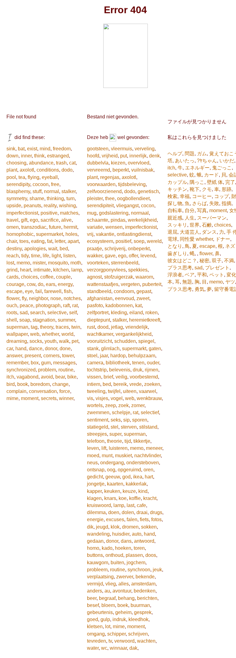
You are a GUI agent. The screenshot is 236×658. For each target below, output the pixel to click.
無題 (187, 281)
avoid (47, 376)
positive (49, 213)
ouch (11, 305)
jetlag (117, 327)
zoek (123, 405)
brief (108, 376)
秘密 (204, 260)
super (115, 434)
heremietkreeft (144, 320)
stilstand (148, 427)
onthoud (114, 555)
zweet (142, 298)
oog (111, 469)
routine (65, 369)
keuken (112, 491)
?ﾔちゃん (207, 160)
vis (90, 398)
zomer (137, 405)
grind (12, 269)
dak (133, 648)
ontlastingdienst (134, 234)
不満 (229, 260)
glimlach (110, 348)
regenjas (109, 177)
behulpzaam (141, 355)
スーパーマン (211, 217)
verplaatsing (100, 576)
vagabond (27, 376)
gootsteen (97, 148)
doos (150, 555)
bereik (120, 384)
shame (37, 198)
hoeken (123, 548)
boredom (40, 384)
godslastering (113, 213)
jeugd (102, 526)
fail (38, 291)
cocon (147, 205)
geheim (123, 612)
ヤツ (230, 281)
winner (66, 398)
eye (29, 291)
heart (25, 269)
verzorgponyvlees (106, 269)
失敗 (214, 203)
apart (73, 241)
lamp (76, 269)
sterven (129, 427)
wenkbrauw (149, 398)
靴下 (194, 189)
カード (211, 174)
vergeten (130, 284)
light (56, 255)
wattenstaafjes (102, 284)
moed (93, 455)
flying (33, 177)
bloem (108, 605)
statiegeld (97, 427)
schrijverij (114, 248)
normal (51, 191)
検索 (172, 196)
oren (148, 469)
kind (143, 491)
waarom (144, 276)
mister (39, 262)
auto (136, 534)
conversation (43, 391)
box (35, 362)
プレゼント (217, 267)
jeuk (157, 569)
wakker (94, 255)
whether (50, 334)
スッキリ (177, 225)
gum (46, 362)
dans (126, 541)
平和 (202, 274)
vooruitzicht (99, 341)
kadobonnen (119, 305)
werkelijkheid (142, 220)
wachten (146, 641)
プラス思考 (179, 267)
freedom (62, 148)
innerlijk (138, 155)
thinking (55, 198)
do (40, 284)
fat (49, 241)
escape (14, 291)
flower (12, 298)
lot (107, 626)
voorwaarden (101, 184)
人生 (190, 217)
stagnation (44, 320)
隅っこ (197, 182)
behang (126, 598)
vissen (94, 376)
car (9, 348)
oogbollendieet (133, 198)
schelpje (121, 412)
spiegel (146, 341)
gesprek (142, 612)
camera (95, 362)
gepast (143, 291)
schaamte (97, 220)
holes (71, 234)
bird (10, 384)
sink (10, 148)
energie (95, 519)
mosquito (58, 262)
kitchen (61, 269)
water (93, 648)
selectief (150, 412)
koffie (135, 498)
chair (11, 241)
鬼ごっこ (222, 167)
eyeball (50, 177)
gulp (105, 619)
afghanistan (99, 298)
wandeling (98, 534)
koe (123, 498)
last (130, 505)
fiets (144, 519)
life (46, 255)
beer (91, 598)
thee (110, 198)
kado (107, 548)
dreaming (16, 341)
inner (26, 155)
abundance (41, 162)
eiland (136, 312)
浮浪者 (174, 274)
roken (151, 312)
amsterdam (143, 583)
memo (23, 262)
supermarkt (134, 348)
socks (36, 341)
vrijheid (110, 155)
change (60, 384)
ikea (137, 476)
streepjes (97, 434)
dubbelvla (97, 162)
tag (34, 327)
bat (21, 148)
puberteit (151, 284)
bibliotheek (118, 362)
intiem (93, 384)
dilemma (96, 512)
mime (12, 398)
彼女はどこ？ (182, 260)
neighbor (38, 298)
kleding (119, 312)
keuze (129, 491)
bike (72, 376)
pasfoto (95, 305)
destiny (14, 248)
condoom (124, 291)
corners (51, 355)
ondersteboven (142, 462)
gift (24, 220)
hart (149, 476)
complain (16, 391)
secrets (49, 398)
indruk (119, 619)
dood (102, 327)
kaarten (115, 483)
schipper (116, 633)
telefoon (95, 441)
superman (17, 327)
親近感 (174, 217)
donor (51, 348)
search (37, 312)
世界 (194, 225)
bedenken (144, 590)
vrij (90, 234)
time (35, 255)
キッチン (177, 189)
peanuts (32, 205)
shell (11, 320)
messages (64, 362)
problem (47, 369)
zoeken (152, 384)
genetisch (148, 191)
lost (10, 262)
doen (113, 512)
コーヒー (202, 196)
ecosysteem (100, 241)
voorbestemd (144, 376)
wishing (67, 205)
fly (24, 298)
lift (103, 448)
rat (75, 305)
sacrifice (50, 220)
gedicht (95, 476)
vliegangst (127, 205)
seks (116, 419)
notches (72, 298)
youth (51, 341)
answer (14, 355)
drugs (156, 512)
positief (123, 241)
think (39, 155)
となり (174, 246)
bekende (145, 576)
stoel (92, 355)
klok (115, 526)
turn (70, 198)
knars (110, 498)
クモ (207, 189)
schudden (125, 341)
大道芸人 (189, 232)
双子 (217, 260)
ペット (216, 274)
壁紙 (212, 182)
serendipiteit (100, 205)
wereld (154, 241)
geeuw (112, 476)
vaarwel (147, 391)
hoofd (93, 155)
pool (11, 177)
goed (92, 619)
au (107, 590)
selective (57, 312)
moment (29, 398)
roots (11, 312)
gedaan (95, 541)
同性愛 (187, 239)
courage (15, 284)
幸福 (185, 196)
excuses (115, 519)
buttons (95, 555)
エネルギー (197, 167)
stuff (37, 191)
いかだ (226, 160)
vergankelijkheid (133, 334)
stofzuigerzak (118, 276)
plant (11, 169)
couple (63, 276)
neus (92, 462)
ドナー (222, 239)
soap (24, 320)
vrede (135, 384)
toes (24, 241)
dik (90, 526)
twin (75, 327)
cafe (141, 505)
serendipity (18, 184)
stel (114, 427)
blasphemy (18, 191)
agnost (94, 276)
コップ (221, 196)
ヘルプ (174, 153)
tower (68, 355)
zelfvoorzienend (104, 191)
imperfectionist (22, 213)
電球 (172, 239)
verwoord (124, 641)
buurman (140, 605)
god (126, 476)
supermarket (49, 234)
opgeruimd (129, 469)
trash (61, 162)
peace (26, 305)
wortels (95, 405)
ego (34, 220)
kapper (94, 491)
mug (91, 213)
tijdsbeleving (132, 184)
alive (66, 220)
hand (20, 348)
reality (50, 205)
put (123, 155)
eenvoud (124, 298)
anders (94, 590)
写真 (202, 210)
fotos (156, 519)
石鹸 (207, 225)
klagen (94, 498)
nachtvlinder (147, 455)
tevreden (96, 641)
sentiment (97, 419)
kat (138, 305)
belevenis (119, 369)
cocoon (41, 184)
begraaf (107, 598)
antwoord (144, 541)
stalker (68, 191)
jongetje (95, 483)
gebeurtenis (100, 612)
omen (12, 227)
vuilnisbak (142, 169)
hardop (118, 355)
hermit (70, 227)
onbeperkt (139, 248)
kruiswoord (99, 505)
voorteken (97, 262)
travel (12, 220)
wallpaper (17, 334)
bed (64, 248)
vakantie (105, 234)
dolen (128, 512)
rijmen (151, 369)
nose (55, 298)
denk (154, 155)
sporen (139, 419)
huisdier (120, 534)
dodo (67, 169)
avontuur (121, 590)
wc (104, 648)
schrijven (138, 633)
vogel (117, 398)
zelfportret (97, 312)
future (55, 227)
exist (32, 148)
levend (147, 255)
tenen (138, 362)
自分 (190, 210)
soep (139, 241)
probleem (97, 569)
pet (75, 341)
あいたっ (185, 160)
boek (122, 605)
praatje (94, 248)
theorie (114, 441)
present (33, 355)
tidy (25, 255)
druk (137, 369)
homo (93, 548)
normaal (140, 213)
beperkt (120, 169)
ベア (190, 274)
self (73, 312)
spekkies (138, 269)
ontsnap (95, 469)
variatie (95, 227)
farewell (52, 291)
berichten (147, 598)
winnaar (118, 648)
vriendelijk (136, 327)
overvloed (138, 162)
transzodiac (33, 227)
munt (107, 455)
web (34, 334)
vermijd (95, 583)
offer (133, 255)
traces (62, 327)
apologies (35, 248)
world (67, 334)
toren (139, 548)
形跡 (226, 189)
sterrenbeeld (124, 262)
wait (52, 248)
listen (69, 255)
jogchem (136, 562)
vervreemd (98, 169)
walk (64, 341)
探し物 (174, 203)
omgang (96, 633)
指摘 (226, 203)
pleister (95, 198)
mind (45, 148)
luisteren (118, 448)
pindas (118, 220)
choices (29, 276)
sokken (149, 526)
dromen (130, 526)
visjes (102, 398)
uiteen (129, 391)
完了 (230, 182)
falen (132, 519)
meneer (154, 448)
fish (68, 291)
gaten (155, 348)
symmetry (16, 198)
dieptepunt (98, 320)
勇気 (199, 289)
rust (91, 327)
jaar (104, 355)
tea (21, 177)
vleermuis (121, 148)
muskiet (123, 455)
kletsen (95, 626)
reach (12, 255)
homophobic (19, 234)
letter (60, 241)
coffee (46, 276)
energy (65, 284)
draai (142, 512)
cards (12, 276)
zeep (110, 405)
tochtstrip (97, 369)
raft (66, 305)
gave (110, 255)
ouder (153, 362)
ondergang (112, 462)
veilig (121, 376)
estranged (58, 155)
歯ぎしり (177, 253)
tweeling (96, 391)
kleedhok (138, 619)
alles (123, 583)
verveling (145, 148)
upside (13, 205)
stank (93, 348)
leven (93, 448)
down (12, 155)
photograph (48, 305)
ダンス (209, 232)
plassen (134, 555)
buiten (117, 562)
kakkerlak (136, 483)
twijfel (114, 391)
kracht (149, 498)
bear (60, 376)
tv (110, 641)
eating (38, 241)
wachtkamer (100, 334)
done (65, 348)
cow (31, 284)
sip (126, 419)
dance (35, 348)
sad (24, 312)
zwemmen (98, 412)
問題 (190, 153)
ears (50, 284)
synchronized (21, 369)
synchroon (139, 569)
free (55, 184)
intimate (42, 269)
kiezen (118, 162)
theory (46, 327)
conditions (48, 169)
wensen (114, 227)
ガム (202, 153)
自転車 (174, 210)
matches (69, 213)
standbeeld (99, 291)
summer (66, 320)
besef (93, 605)
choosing (16, 162)
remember (17, 362)
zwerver (124, 576)
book (22, 384)
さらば (199, 203)
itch (10, 376)
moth (75, 262)
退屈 (172, 232)
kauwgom (97, 562)
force (64, 391)
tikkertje (141, 441)
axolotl (27, 169)
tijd (127, 441)
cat (72, 162)
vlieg (110, 583)
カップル (177, 182)
